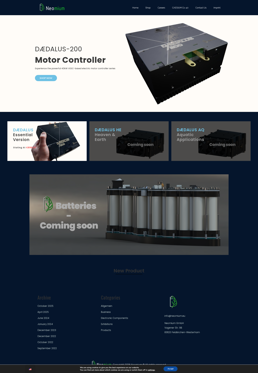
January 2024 (45, 324)
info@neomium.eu (174, 316)
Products (106, 330)
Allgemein (106, 306)
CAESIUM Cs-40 (180, 8)
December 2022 (46, 336)
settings (151, 370)
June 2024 (43, 318)
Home (135, 8)
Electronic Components (114, 318)
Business (106, 312)
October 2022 (45, 342)
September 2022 (47, 348)
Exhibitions (107, 324)
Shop (148, 8)
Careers (161, 8)
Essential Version (23, 135)
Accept (170, 368)
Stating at (24, 147)
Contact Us (201, 8)
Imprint (217, 8)
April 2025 (43, 312)
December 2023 (46, 330)
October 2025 (45, 306)
